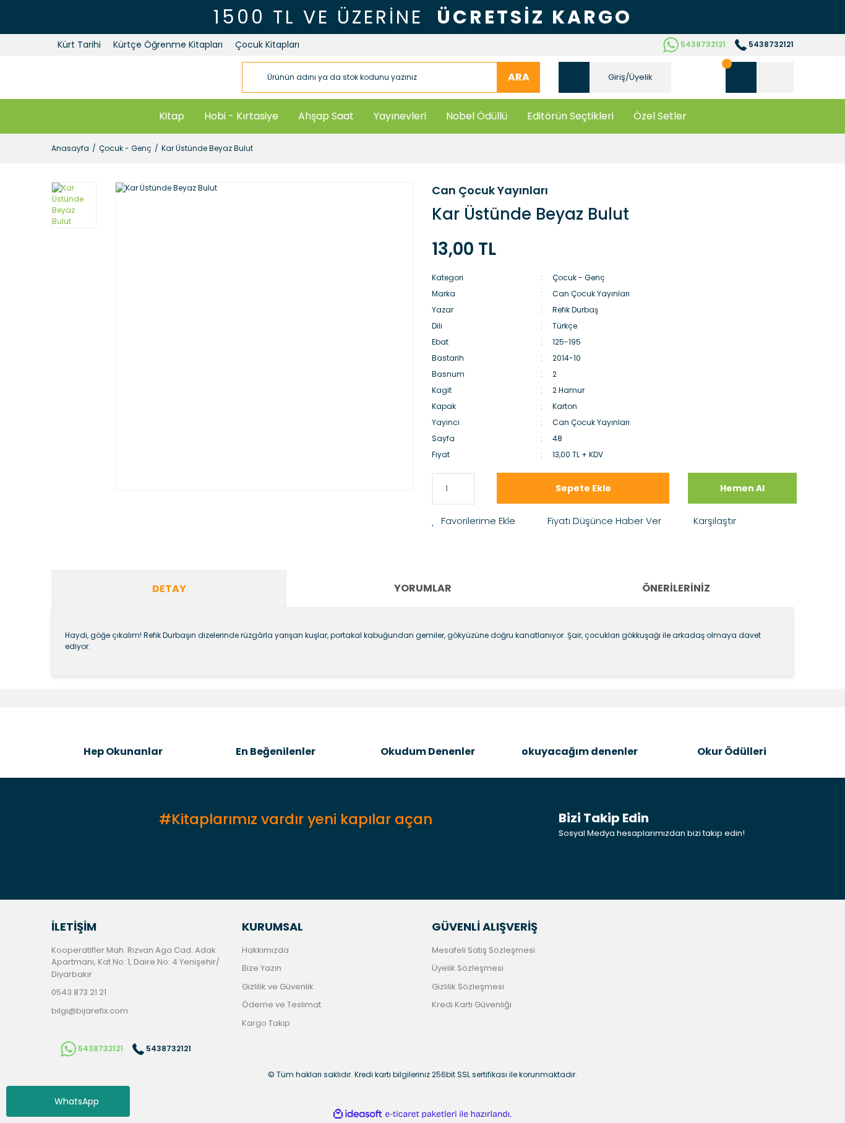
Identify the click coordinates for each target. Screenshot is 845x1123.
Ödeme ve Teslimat (281, 1004)
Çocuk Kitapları (267, 44)
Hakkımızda (265, 950)
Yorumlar (423, 588)
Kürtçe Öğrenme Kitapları (168, 44)
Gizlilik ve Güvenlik (278, 986)
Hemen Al (742, 488)
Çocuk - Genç (578, 277)
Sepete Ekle (583, 488)
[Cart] (760, 77)
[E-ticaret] (421, 1114)
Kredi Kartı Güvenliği (472, 1004)
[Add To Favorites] (473, 521)
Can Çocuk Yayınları (490, 190)
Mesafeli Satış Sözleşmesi (483, 950)
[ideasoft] (357, 1114)
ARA (519, 77)
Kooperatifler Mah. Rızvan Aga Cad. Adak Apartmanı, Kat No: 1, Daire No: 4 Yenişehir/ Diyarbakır (135, 962)
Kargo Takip (266, 1023)
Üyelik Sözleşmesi (468, 968)
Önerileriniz (676, 588)
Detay (169, 589)
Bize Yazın (261, 968)
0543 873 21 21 (78, 992)
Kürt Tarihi (79, 44)
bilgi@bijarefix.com (89, 1011)
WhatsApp (76, 1101)
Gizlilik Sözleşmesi (468, 986)
